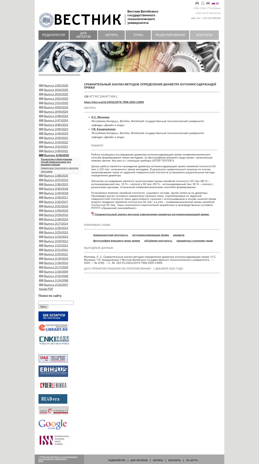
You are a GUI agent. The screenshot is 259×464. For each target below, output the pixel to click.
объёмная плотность (158, 240)
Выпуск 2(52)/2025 (56, 98)
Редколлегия (53, 35)
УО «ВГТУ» (192, 460)
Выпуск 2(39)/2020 (56, 155)
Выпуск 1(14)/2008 (56, 280)
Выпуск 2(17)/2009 (56, 267)
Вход (40, 461)
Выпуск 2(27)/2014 (56, 223)
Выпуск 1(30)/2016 (56, 210)
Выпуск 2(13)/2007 (56, 284)
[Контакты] (208, 3)
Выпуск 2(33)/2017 (56, 197)
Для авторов (83, 35)
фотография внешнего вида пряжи (116, 240)
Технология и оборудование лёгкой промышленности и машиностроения (56, 162)
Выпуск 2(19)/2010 (56, 258)
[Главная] (197, 3)
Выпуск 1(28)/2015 (56, 219)
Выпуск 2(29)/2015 (56, 215)
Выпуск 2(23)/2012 (56, 241)
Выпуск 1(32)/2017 (56, 201)
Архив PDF (46, 289)
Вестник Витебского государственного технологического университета (58, 458)
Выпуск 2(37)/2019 (56, 180)
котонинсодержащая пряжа (150, 234)
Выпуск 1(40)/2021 (56, 151)
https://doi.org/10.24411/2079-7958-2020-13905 (114, 102)
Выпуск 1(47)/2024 (56, 120)
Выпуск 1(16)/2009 (56, 271)
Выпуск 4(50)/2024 (56, 107)
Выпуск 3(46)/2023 (56, 124)
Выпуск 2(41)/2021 (56, 146)
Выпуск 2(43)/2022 (56, 137)
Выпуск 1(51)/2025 (56, 103)
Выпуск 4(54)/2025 (56, 89)
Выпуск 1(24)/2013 (56, 236)
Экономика (47, 171)
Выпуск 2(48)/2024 (56, 116)
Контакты (204, 35)
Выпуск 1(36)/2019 (56, 184)
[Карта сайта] (203, 3)
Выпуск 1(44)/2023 (56, 133)
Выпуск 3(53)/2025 (56, 94)
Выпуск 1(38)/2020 (56, 175)
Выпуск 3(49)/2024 (56, 111)
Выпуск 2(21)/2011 (56, 249)
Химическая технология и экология (59, 168)
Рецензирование (170, 35)
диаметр (178, 234)
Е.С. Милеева (100, 117)
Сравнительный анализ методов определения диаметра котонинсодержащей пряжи (152, 214)
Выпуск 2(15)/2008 (56, 276)
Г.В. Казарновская (103, 129)
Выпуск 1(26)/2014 (56, 228)
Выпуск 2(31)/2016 (56, 206)
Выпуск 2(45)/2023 (56, 129)
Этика (138, 35)
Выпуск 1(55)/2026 (56, 85)
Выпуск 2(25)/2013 (56, 232)
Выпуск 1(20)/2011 (56, 254)
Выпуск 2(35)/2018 (56, 188)
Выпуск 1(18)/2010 (56, 263)
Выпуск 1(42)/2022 (56, 142)
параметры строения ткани (195, 240)
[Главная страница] (82, 28)
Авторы (111, 35)
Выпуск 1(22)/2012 (56, 245)
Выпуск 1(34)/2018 (56, 193)
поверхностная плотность (110, 234)
